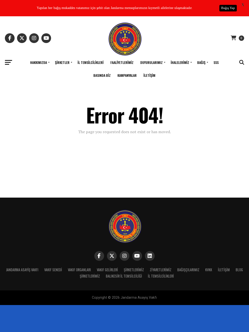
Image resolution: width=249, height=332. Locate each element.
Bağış (201, 62)
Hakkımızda (38, 62)
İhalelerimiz (180, 62)
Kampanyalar (127, 75)
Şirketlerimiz (134, 269)
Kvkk (208, 269)
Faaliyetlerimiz (121, 62)
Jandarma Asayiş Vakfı (22, 269)
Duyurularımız (151, 62)
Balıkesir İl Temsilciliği (124, 276)
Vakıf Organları (79, 269)
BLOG (239, 269)
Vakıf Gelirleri (107, 269)
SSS (216, 62)
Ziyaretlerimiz (160, 269)
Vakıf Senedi (53, 269)
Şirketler (62, 62)
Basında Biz (102, 75)
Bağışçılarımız (188, 269)
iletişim (149, 75)
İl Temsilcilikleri (91, 62)
